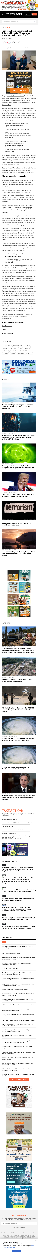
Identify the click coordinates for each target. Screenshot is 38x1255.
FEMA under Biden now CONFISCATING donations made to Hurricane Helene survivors (18, 768)
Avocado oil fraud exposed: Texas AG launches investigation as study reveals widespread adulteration (18, 979)
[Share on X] (15, 42)
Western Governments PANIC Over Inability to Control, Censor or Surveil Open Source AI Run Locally (19, 890)
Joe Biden (17, 48)
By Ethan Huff (4, 38)
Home (3, 27)
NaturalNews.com (7, 333)
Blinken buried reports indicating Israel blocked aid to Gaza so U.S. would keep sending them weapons (18, 797)
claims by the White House (15, 96)
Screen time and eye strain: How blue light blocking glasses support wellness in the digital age (17, 1009)
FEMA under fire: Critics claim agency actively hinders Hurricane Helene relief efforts (18, 739)
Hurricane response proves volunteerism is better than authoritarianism (17, 680)
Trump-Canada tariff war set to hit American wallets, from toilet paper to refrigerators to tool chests (18, 984)
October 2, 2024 (10, 151)
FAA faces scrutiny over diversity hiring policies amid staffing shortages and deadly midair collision (18, 553)
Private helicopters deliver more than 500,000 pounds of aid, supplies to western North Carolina (18, 710)
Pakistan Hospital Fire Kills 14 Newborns (12, 968)
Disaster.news (6, 318)
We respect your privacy (19, 1227)
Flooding (32, 47)
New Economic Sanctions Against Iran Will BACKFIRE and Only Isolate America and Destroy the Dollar (18, 927)
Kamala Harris (26, 48)
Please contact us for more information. (11, 838)
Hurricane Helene (11, 48)
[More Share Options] (18, 42)
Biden (7, 47)
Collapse (17, 47)
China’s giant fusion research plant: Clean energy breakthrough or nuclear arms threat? (18, 467)
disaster (21, 47)
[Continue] (35, 1223)
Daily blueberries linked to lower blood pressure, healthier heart (18, 1005)
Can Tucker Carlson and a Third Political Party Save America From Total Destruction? (18, 899)
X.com (4, 329)
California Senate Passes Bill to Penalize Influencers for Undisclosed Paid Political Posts (16, 1069)
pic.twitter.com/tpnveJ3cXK (13, 256)
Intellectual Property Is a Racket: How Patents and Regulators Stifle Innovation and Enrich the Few (17, 1030)
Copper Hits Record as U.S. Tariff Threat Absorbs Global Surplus (18, 1020)
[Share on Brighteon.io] (7, 42)
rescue (31, 48)
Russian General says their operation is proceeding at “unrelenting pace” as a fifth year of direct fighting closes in (18, 1041)
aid (5, 47)
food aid (5, 350)
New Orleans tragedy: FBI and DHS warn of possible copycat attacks (16, 524)
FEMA (29, 47)
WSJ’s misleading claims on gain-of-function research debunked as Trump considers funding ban (17, 406)
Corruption (9, 27)
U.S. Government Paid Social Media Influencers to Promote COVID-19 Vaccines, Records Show (16, 952)
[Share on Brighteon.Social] (3, 42)
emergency (25, 47)
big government (12, 47)
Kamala (21, 48)
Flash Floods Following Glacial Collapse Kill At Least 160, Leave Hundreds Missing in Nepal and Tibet (18, 973)
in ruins (6, 170)
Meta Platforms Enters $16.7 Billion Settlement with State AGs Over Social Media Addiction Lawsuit (17, 1025)
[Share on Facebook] (11, 42)
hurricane (5, 48)
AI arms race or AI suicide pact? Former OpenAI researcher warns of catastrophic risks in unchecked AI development (18, 437)
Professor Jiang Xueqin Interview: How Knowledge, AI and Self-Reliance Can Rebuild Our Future (18, 918)
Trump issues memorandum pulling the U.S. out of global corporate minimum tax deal (18, 495)
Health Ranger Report (8, 861)
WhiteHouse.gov (7, 326)
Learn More (7, 1251)
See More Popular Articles (19, 1079)
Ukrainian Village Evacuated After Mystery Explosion (15, 989)
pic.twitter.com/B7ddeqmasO (14, 146)
